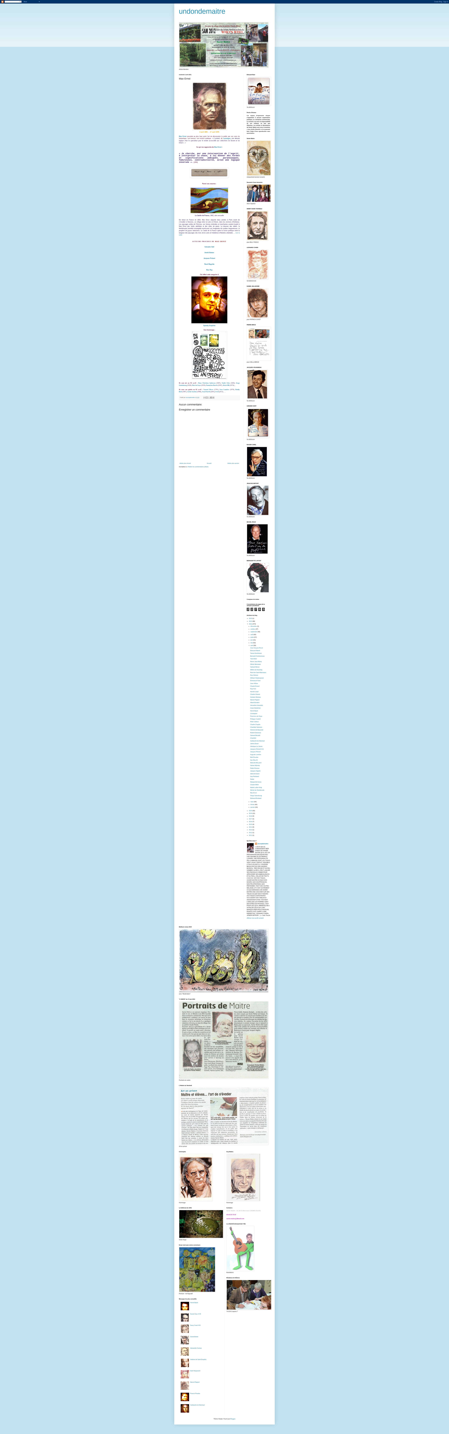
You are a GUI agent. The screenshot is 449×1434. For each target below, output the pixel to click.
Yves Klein (253, 659)
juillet (252, 637)
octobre (253, 629)
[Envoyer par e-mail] (204, 397)
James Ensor (254, 743)
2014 (250, 827)
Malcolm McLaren (256, 763)
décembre (253, 626)
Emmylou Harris (211, 385)
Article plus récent (185, 463)
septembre (254, 632)
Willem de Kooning (256, 670)
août (252, 634)
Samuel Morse (208, 389)
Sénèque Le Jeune (256, 746)
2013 (250, 830)
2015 (250, 824)
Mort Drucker (254, 757)
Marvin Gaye (196, 385)
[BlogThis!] (207, 397)
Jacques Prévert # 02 (257, 749)
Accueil (209, 463)
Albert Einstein (254, 702)
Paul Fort (253, 689)
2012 (250, 832)
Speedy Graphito (209, 325)
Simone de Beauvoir (256, 730)
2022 (250, 621)
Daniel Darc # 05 (195, 1314)
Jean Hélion (254, 683)
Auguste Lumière (255, 754)
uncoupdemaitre (262, 844)
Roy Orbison (254, 675)
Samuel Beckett (255, 735)
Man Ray (209, 270)
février (252, 804)
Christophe (253, 713)
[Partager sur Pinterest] (213, 397)
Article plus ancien (233, 463)
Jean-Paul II (206, 392)
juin (251, 640)
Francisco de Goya (256, 716)
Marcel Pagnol (254, 700)
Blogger (232, 1419)
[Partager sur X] (209, 397)
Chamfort (253, 738)
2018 (250, 816)
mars (252, 802)
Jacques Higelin (255, 771)
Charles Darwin (255, 694)
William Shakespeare (257, 678)
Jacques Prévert (209, 258)
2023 (250, 618)
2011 (250, 835)
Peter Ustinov (254, 722)
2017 (250, 819)
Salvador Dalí (209, 247)
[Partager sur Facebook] (211, 397)
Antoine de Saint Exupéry (198, 1359)
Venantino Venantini (256, 705)
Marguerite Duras (255, 782)
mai (251, 643)
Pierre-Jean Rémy (256, 661)
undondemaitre (202, 11)
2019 (250, 813)
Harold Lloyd (254, 691)
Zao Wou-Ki (254, 760)
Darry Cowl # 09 (195, 1325)
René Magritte (209, 264)
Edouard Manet (255, 650)
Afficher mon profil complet (255, 918)
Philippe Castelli (255, 719)
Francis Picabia (195, 1393)
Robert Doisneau (255, 733)
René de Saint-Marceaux (258, 672)
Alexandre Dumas (196, 1348)
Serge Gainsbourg (256, 795)
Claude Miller (254, 784)
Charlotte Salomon (256, 727)
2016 (250, 821)
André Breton (209, 252)
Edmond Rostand (255, 798)
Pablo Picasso (254, 768)
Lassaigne (226, 138)
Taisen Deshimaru (256, 653)
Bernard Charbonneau (257, 656)
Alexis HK (226, 385)
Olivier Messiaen (255, 664)
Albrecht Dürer (254, 774)
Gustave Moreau (255, 697)
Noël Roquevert (195, 1371)
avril (251, 645)
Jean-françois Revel (256, 648)
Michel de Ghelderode (257, 790)
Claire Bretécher (255, 708)
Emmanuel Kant (255, 681)
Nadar (252, 779)
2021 (250, 624)
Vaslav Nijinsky (255, 765)
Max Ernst (182, 136)
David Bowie (194, 1337)
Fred (217, 392)
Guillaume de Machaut (257, 741)
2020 (250, 811)
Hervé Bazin (254, 711)
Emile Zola (226, 383)
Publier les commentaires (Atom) (198, 467)
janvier (252, 807)
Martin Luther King (256, 787)
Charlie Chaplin (255, 724)
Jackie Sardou (192, 392)
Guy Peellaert (254, 776)
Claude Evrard (254, 686)
